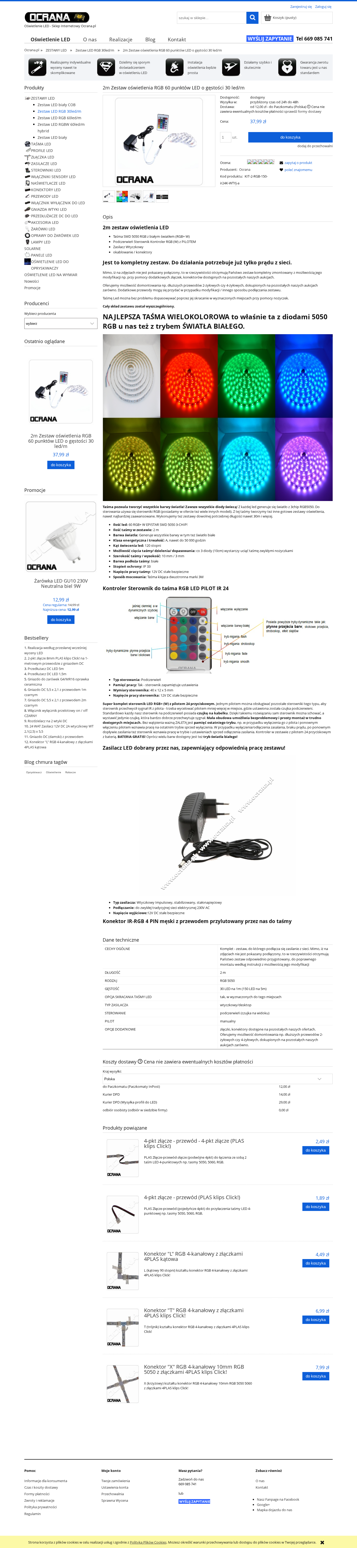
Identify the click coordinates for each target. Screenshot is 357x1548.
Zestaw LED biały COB (57, 104)
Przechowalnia (112, 1494)
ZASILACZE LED (44, 163)
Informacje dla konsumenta (45, 1480)
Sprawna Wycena (114, 1500)
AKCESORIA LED (45, 222)
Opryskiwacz (34, 772)
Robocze (70, 772)
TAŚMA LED (41, 143)
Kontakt (262, 1487)
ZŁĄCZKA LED (42, 157)
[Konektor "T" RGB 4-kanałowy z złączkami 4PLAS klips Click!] (122, 1327)
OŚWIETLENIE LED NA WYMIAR (50, 274)
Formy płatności (36, 1494)
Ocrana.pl (31, 50)
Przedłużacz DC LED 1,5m (47, 673)
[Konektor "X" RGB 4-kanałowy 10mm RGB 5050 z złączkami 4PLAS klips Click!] (122, 1384)
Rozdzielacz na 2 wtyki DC (47, 721)
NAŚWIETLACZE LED (48, 183)
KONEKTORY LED (46, 189)
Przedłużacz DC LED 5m (46, 668)
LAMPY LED (40, 242)
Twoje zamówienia (115, 1480)
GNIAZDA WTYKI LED (49, 209)
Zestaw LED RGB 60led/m (59, 117)
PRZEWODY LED (44, 196)
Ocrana (244, 169)
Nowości (31, 281)
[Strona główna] (57, 16)
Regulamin (32, 1513)
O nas (260, 1480)
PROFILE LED (42, 150)
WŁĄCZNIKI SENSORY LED (53, 176)
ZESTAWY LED (43, 98)
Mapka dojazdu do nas (274, 1509)
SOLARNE (32, 248)
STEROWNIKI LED (46, 170)
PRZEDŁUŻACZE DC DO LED (54, 215)
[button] (295, 162)
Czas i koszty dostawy (41, 1487)
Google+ (263, 1504)
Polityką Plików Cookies (148, 1542)
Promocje (32, 287)
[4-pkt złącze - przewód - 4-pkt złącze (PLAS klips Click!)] (122, 1158)
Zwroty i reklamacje (39, 1500)
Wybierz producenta (40, 313)
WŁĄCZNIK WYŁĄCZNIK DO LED (58, 202)
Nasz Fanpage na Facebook (278, 1499)
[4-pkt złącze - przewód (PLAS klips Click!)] (122, 1214)
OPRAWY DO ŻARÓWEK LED (55, 235)
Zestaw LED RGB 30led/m (59, 111)
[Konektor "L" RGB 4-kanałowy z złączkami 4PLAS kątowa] (122, 1271)
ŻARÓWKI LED (43, 228)
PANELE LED (41, 255)
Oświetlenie (53, 772)
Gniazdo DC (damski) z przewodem (56, 736)
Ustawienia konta (114, 1487)
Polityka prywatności (40, 1507)
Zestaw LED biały (52, 137)
